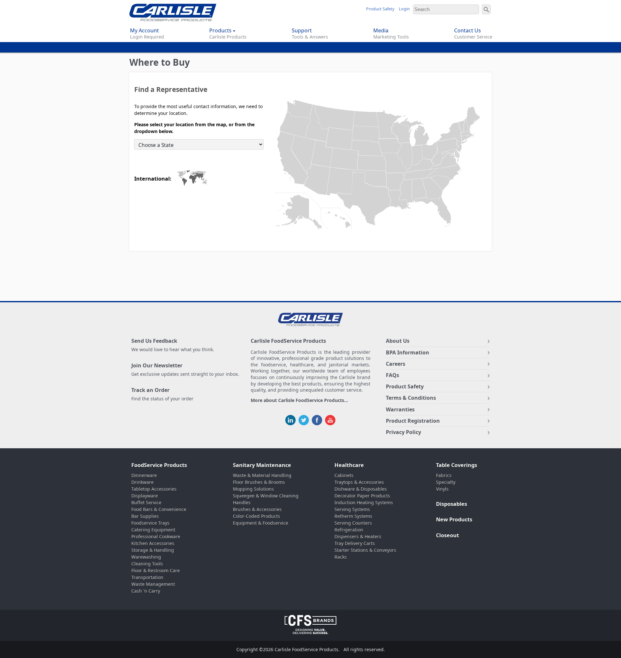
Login (404, 9)
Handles (242, 502)
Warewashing (146, 557)
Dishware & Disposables (360, 489)
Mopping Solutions (253, 489)
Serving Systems (352, 509)
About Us (397, 340)
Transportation (147, 577)
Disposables (451, 503)
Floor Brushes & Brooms (259, 482)
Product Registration (413, 420)
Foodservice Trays (150, 523)
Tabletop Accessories (154, 489)
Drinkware (142, 482)
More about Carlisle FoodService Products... (299, 400)
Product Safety (380, 9)
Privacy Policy (403, 432)
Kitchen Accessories (152, 543)
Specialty (445, 482)
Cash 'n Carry (145, 591)
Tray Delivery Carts (354, 543)
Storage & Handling (152, 550)
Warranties (400, 409)
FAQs (392, 375)
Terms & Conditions (411, 397)
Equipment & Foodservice (260, 523)
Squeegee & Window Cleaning (266, 496)
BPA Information (407, 352)
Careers (395, 363)
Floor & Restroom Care (155, 570)
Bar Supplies (145, 516)
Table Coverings (456, 465)
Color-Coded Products (256, 516)
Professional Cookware (155, 536)
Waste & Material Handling (262, 475)
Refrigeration (348, 530)
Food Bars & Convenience (158, 509)
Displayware (144, 496)
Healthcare (349, 465)
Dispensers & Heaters (357, 536)
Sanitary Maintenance (262, 465)
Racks (340, 557)
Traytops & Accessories (359, 482)
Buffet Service (146, 502)
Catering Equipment (153, 530)
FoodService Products (159, 465)
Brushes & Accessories (257, 509)
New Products (454, 519)
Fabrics (444, 475)
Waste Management (153, 584)
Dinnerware (144, 475)
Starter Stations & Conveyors (365, 550)
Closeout (447, 535)
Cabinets (344, 475)
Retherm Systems (353, 516)
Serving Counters (353, 523)
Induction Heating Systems (363, 502)
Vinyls (442, 489)
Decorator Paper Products (362, 496)
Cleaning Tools (147, 564)
